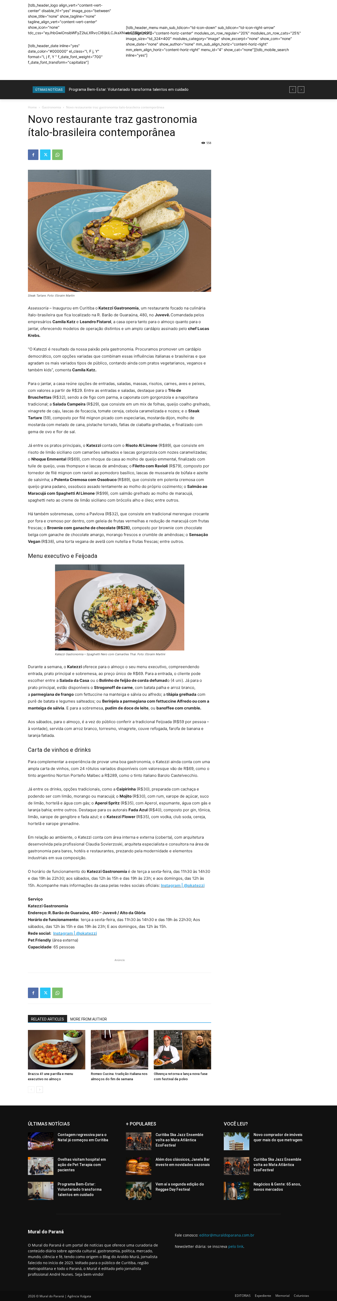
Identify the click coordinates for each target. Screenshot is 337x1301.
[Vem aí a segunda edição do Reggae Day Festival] (138, 1191)
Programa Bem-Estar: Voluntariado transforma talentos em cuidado (80, 1189)
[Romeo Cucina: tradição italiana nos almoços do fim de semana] (119, 1049)
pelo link (235, 1246)
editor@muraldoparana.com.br (226, 1235)
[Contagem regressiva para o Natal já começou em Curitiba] (40, 1141)
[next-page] (39, 1089)
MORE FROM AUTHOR (88, 1019)
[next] (301, 89)
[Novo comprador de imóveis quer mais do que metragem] (236, 1141)
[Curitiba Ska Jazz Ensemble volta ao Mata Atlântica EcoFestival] (138, 1141)
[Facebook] (33, 154)
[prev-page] (31, 1089)
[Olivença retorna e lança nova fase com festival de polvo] (182, 1049)
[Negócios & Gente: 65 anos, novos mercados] (236, 1191)
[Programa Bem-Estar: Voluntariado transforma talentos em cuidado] (40, 1191)
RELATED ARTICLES (47, 1019)
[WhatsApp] (57, 154)
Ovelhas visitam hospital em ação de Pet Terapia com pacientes (82, 1164)
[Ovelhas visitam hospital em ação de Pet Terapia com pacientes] (40, 1166)
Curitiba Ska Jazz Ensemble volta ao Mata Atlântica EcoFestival (179, 1140)
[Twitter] (45, 154)
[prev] (292, 89)
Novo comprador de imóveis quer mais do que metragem (118, 89)
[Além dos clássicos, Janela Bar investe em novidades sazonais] (138, 1166)
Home (32, 107)
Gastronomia (51, 107)
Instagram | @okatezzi (183, 885)
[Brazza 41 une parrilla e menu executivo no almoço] (56, 1049)
